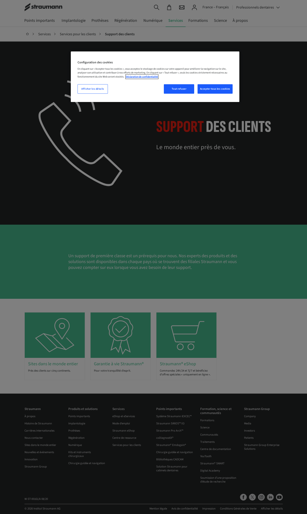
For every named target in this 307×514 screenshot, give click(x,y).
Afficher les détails (92, 89)
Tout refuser (179, 89)
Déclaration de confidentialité (142, 77)
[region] (155, 76)
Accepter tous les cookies (215, 89)
